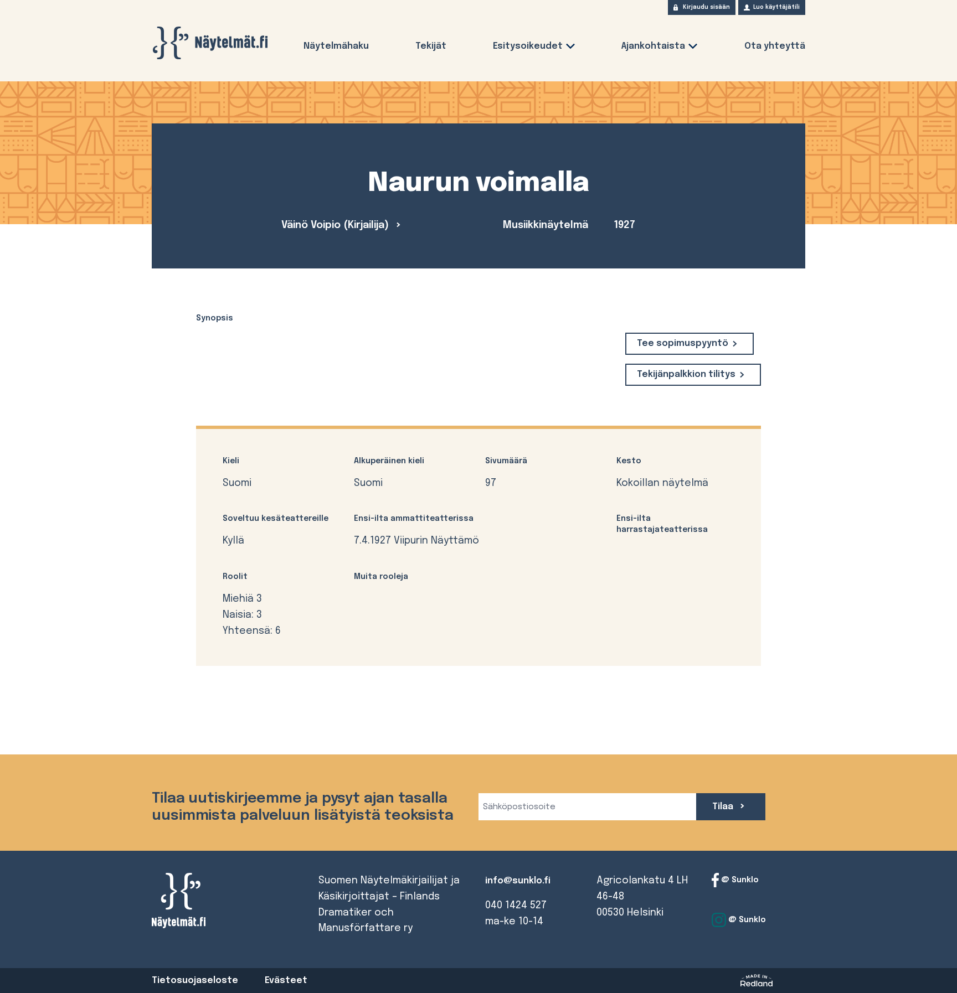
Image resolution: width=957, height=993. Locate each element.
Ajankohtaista (653, 46)
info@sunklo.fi (517, 881)
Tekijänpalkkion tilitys (686, 374)
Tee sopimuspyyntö (682, 343)
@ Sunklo (739, 880)
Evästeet (286, 980)
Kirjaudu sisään (706, 7)
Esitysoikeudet (528, 46)
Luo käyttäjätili (776, 7)
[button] (570, 48)
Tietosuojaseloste (195, 980)
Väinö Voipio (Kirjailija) (336, 225)
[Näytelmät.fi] (210, 43)
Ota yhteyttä (774, 46)
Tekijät (430, 46)
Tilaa (723, 806)
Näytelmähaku (336, 46)
